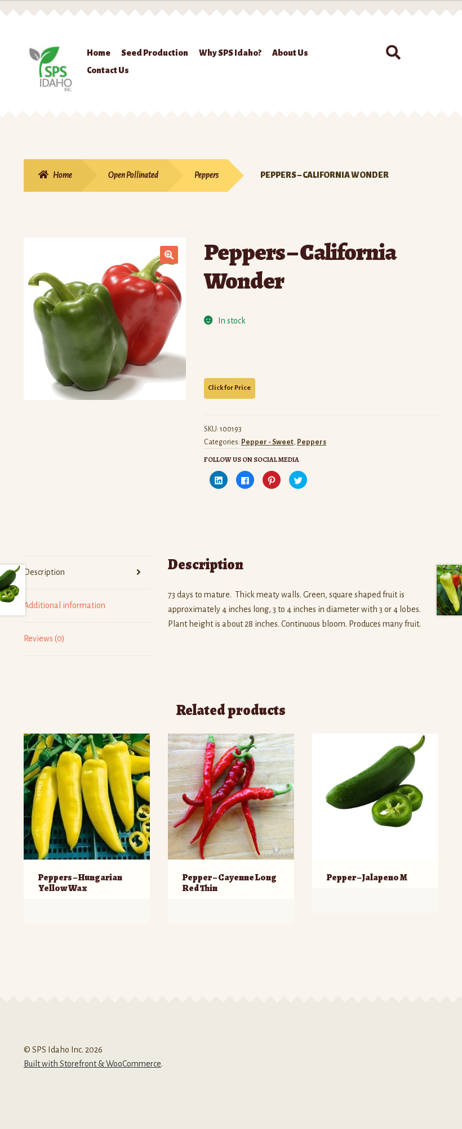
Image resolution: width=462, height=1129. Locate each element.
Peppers (206, 174)
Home (98, 52)
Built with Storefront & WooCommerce (92, 1063)
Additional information (64, 605)
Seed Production (154, 52)
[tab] (87, 573)
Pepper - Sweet (267, 442)
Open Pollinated (133, 174)
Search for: (393, 53)
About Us (290, 52)
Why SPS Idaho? (230, 52)
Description (44, 572)
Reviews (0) (44, 638)
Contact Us (108, 70)
